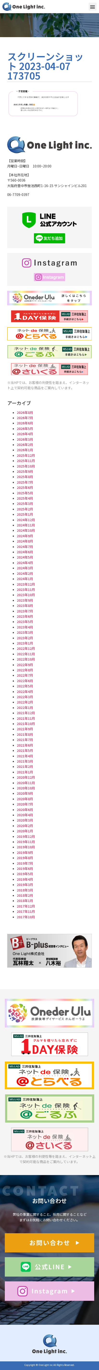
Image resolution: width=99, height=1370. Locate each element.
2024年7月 (25, 546)
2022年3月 (25, 696)
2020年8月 (25, 798)
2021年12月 (26, 712)
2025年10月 (26, 466)
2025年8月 (25, 476)
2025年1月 (25, 514)
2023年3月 (25, 632)
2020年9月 (25, 793)
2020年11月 (26, 782)
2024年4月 (25, 562)
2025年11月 (26, 460)
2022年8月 (25, 670)
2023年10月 (26, 594)
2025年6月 (25, 487)
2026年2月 (25, 444)
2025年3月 (25, 503)
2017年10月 (26, 916)
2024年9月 (25, 535)
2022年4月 (25, 691)
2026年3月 (25, 439)
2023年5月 (25, 621)
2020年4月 (25, 814)
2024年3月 (25, 567)
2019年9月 (25, 852)
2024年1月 (25, 578)
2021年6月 (25, 745)
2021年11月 (26, 718)
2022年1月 (25, 707)
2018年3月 (25, 890)
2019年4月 (25, 879)
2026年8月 (25, 412)
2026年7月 (25, 417)
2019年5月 (25, 873)
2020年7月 (25, 804)
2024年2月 (25, 573)
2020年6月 (25, 809)
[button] (93, 7)
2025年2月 (25, 509)
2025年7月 (25, 482)
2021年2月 (25, 766)
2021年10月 (26, 723)
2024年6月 (25, 551)
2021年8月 (25, 734)
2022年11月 (26, 653)
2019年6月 (25, 868)
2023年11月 (26, 589)
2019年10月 (26, 847)
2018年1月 (25, 900)
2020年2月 (25, 825)
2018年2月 (25, 895)
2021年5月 (25, 750)
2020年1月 (25, 830)
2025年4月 (25, 498)
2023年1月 (25, 643)
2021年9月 (25, 728)
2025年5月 (25, 493)
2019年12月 (26, 836)
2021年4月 (25, 756)
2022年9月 (25, 664)
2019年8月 (25, 857)
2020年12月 (26, 777)
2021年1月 (25, 772)
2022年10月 (26, 659)
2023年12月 (26, 584)
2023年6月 (25, 616)
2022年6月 (25, 680)
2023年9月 (25, 600)
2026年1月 (25, 449)
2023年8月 (25, 605)
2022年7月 (25, 675)
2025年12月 (26, 455)
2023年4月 (25, 627)
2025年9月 (25, 471)
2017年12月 (26, 906)
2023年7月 (25, 611)
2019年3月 (25, 884)
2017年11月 (26, 911)
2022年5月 (25, 686)
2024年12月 (26, 519)
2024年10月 (26, 530)
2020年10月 (26, 788)
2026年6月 (25, 423)
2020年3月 (25, 820)
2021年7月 (25, 739)
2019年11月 (26, 841)
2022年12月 (26, 648)
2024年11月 (26, 525)
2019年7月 (25, 863)
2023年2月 (25, 637)
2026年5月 (25, 428)
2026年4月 (25, 433)
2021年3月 (25, 761)
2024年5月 (25, 557)
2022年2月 (25, 702)
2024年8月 (25, 541)
